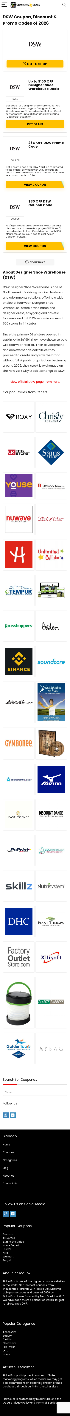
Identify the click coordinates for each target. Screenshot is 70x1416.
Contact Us (10, 1183)
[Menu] (4, 5)
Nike (5, 1253)
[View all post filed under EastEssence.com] (18, 814)
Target (7, 1260)
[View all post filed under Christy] (51, 416)
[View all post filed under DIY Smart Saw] (51, 743)
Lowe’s (7, 1249)
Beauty (7, 1336)
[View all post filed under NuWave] (18, 519)
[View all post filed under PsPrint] (18, 850)
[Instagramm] (6, 1115)
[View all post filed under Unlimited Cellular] (51, 554)
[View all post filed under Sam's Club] (51, 452)
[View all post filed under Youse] (18, 485)
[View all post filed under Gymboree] (18, 743)
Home (6, 1144)
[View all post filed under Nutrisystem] (51, 885)
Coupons (8, 1152)
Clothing (8, 1339)
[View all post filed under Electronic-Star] (18, 779)
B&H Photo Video (13, 1242)
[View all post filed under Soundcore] (51, 661)
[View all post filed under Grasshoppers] (18, 625)
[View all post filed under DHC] (18, 921)
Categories (10, 1160)
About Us (8, 1176)
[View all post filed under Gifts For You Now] (51, 485)
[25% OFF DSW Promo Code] (15, 148)
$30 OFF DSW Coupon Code (40, 203)
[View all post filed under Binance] (18, 661)
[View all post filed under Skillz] (18, 885)
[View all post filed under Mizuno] (51, 779)
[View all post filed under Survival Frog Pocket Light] (18, 1002)
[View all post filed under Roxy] (18, 416)
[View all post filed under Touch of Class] (51, 519)
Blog (5, 1168)
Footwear (9, 1347)
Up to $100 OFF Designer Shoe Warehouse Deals (43, 85)
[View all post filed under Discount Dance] (51, 814)
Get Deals (35, 124)
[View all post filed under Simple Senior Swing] (51, 590)
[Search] (64, 5)
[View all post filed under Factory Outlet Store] (18, 956)
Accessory (9, 1332)
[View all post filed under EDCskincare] (51, 850)
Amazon (8, 1234)
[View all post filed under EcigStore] (18, 452)
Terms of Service (46, 1403)
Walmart (8, 1256)
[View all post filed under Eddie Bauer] (18, 701)
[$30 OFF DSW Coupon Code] (15, 207)
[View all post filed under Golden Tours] (18, 1048)
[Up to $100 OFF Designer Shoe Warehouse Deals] (15, 87)
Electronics (9, 1343)
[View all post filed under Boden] (51, 625)
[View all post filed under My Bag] (51, 1048)
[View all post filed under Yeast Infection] (51, 701)
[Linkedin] (13, 1115)
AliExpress (9, 1238)
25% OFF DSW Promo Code (46, 145)
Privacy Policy (21, 1403)
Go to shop (36, 64)
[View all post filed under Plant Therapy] (51, 921)
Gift (5, 1350)
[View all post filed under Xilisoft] (51, 956)
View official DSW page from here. (35, 382)
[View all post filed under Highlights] (18, 554)
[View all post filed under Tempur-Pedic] (18, 590)
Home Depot (11, 1245)
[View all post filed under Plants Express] (51, 1002)
